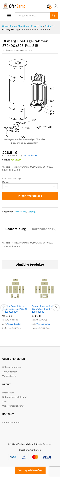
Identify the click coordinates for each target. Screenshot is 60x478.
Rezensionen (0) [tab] (44, 228)
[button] (11, 301)
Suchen (54, 15)
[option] (15, 306)
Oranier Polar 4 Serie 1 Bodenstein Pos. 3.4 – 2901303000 (43, 309)
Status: (6, 159)
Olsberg (31, 211)
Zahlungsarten (10, 371)
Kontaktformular (11, 422)
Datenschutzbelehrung (14, 397)
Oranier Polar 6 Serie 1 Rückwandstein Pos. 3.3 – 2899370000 (15, 309)
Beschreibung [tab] (15, 228)
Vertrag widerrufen (30, 470)
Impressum (8, 392)
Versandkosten (31, 155)
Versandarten (9, 376)
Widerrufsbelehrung (12, 406)
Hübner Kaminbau (12, 367)
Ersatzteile (20, 211)
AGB (4, 401)
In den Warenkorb (30, 195)
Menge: (5, 182)
